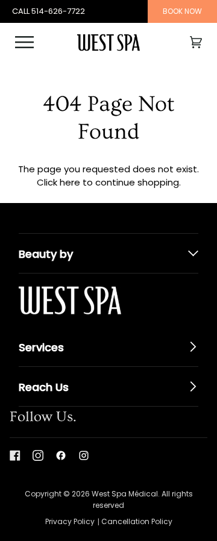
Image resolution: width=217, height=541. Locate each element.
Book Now (182, 11)
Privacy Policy (70, 521)
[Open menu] (33, 42)
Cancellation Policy (136, 521)
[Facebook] (15, 455)
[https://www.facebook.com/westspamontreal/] (60, 455)
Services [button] (41, 347)
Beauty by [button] (46, 253)
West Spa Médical (125, 494)
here (70, 182)
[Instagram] (38, 455)
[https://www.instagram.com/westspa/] (83, 455)
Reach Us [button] (44, 387)
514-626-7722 (58, 11)
